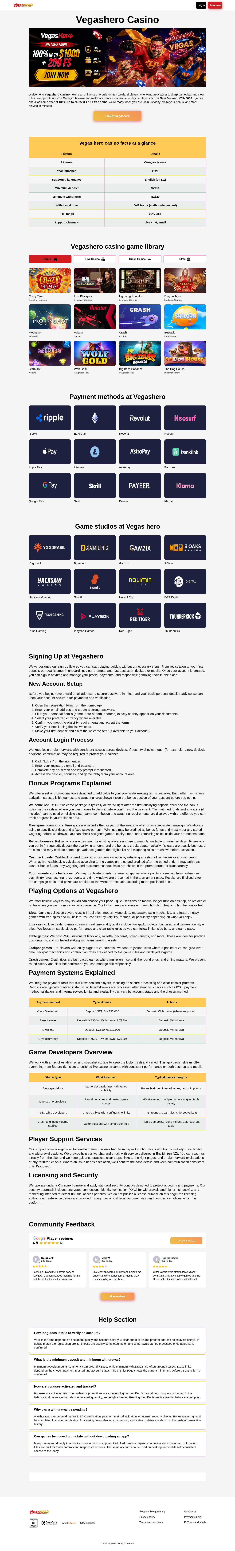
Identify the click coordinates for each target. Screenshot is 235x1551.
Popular (47, 259)
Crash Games (137, 259)
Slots (182, 259)
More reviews (117, 1296)
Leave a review (186, 1240)
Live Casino (92, 259)
